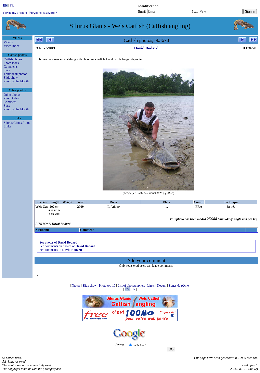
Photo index (11, 63)
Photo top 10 (107, 285)
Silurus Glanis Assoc (17, 122)
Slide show (11, 77)
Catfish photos (13, 59)
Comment (10, 102)
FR (12, 5)
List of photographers (132, 285)
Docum (162, 285)
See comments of (60, 249)
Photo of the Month (16, 81)
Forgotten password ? (43, 12)
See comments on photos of (67, 246)
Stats (7, 70)
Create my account (15, 12)
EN (5, 5)
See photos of (58, 242)
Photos (76, 285)
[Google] (130, 341)
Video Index (12, 46)
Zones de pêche (179, 285)
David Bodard (146, 48)
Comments (10, 66)
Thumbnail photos (15, 74)
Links (7, 126)
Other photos (12, 94)
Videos (8, 42)
